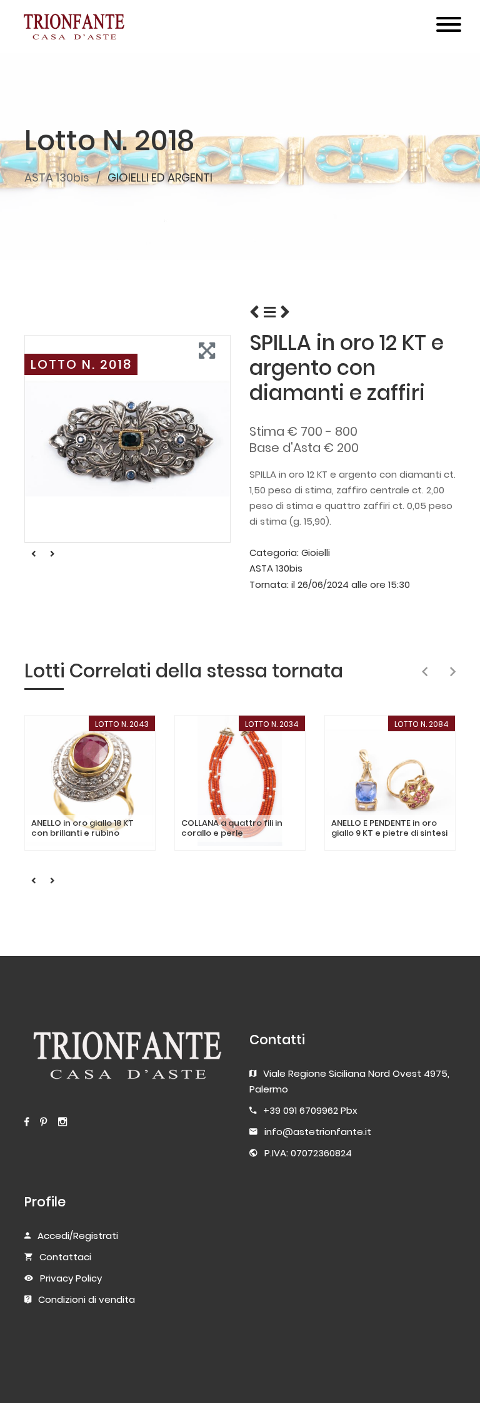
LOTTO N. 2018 (81, 364)
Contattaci (65, 1256)
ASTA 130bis (56, 177)
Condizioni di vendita (86, 1299)
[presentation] (425, 672)
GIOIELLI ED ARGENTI (160, 177)
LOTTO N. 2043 (122, 724)
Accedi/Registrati (78, 1235)
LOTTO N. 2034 (272, 724)
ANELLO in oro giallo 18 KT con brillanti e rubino (82, 828)
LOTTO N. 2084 (421, 724)
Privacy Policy (71, 1278)
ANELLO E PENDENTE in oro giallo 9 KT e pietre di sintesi (389, 828)
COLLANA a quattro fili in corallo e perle (231, 828)
